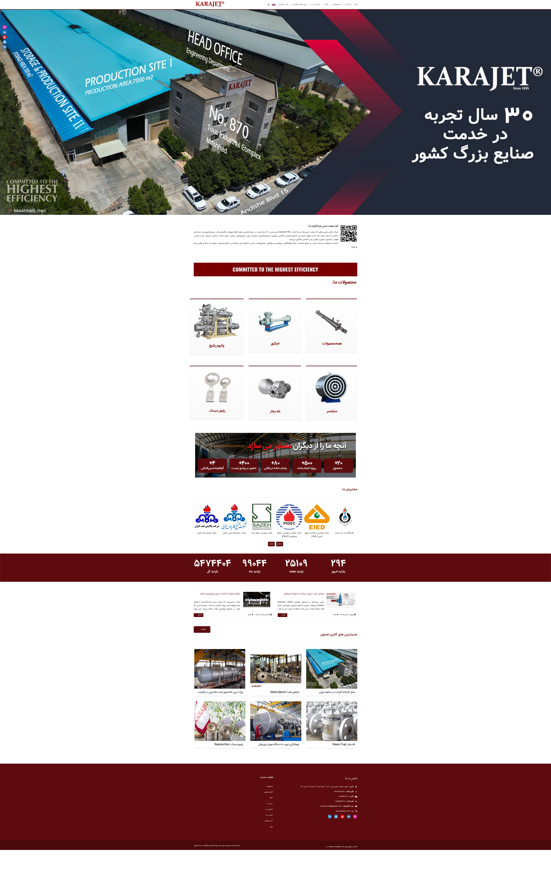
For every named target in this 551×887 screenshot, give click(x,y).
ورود (271, 826)
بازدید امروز (338, 571)
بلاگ (326, 4)
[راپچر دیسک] (216, 388)
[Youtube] (4, 37)
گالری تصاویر (268, 792)
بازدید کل (212, 571)
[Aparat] (4, 42)
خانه (356, 4)
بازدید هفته (296, 571)
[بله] (4, 47)
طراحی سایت (235, 845)
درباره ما (348, 4)
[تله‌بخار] (275, 388)
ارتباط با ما (315, 4)
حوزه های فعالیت (299, 4)
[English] (273, 5)
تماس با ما (269, 815)
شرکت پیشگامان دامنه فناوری (203, 845)
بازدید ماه (254, 571)
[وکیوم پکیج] (216, 321)
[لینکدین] (4, 32)
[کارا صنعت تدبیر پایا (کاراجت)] (210, 4)
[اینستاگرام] (4, 27)
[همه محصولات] (331, 320)
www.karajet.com (343, 811)
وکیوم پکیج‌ (216, 346)
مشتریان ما (350, 489)
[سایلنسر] (331, 388)
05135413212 (340, 801)
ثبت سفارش (283, 4)
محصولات (336, 4)
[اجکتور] (275, 320)
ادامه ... (282, 615)
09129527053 (339, 791)
